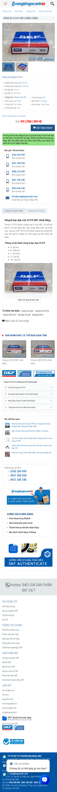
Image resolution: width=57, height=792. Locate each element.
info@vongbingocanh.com (25, 196)
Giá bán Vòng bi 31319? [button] (15, 387)
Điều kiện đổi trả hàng (10, 639)
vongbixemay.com (9, 712)
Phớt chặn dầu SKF (10, 675)
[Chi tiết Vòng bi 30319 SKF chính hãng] (43, 349)
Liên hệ (5, 619)
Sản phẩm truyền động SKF (13, 680)
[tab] (28, 387)
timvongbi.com (8, 690)
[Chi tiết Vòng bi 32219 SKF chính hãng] (14, 349)
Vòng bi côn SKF (20, 97)
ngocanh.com (7, 699)
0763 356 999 (18, 154)
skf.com (5, 695)
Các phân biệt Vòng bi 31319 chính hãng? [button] (22, 394)
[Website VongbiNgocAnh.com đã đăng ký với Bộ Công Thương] (13, 741)
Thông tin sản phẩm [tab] (14, 211)
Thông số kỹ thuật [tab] (36, 211)
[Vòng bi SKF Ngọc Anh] (28, 3)
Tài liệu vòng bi (8, 615)
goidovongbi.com (9, 708)
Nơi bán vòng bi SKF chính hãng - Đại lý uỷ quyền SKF (31, 453)
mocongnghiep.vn (9, 703)
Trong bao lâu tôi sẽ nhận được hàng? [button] (21, 407)
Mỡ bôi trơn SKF (8, 667)
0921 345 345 (18, 180)
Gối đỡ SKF (6, 662)
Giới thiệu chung (8, 606)
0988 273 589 (18, 171)
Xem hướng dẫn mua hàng (13, 116)
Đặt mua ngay (44, 127)
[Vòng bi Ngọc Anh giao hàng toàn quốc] (28, 553)
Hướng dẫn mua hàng (11, 643)
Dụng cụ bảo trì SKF (10, 671)
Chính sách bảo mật (10, 634)
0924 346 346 (18, 188)
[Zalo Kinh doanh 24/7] (4, 758)
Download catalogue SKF (12, 647)
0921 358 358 (18, 163)
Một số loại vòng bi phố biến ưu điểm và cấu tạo (30, 431)
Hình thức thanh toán (10, 630)
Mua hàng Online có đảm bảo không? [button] (20, 401)
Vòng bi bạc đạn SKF (10, 658)
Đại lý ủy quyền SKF (10, 611)
